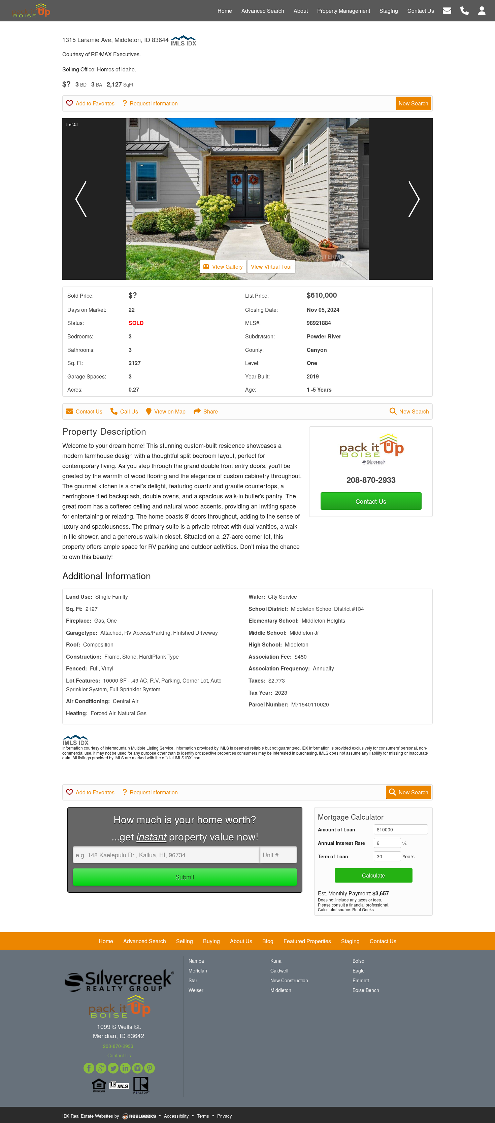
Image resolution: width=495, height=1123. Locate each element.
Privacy (224, 1116)
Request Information (154, 103)
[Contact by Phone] (464, 10)
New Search (413, 103)
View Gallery (227, 266)
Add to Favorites (95, 103)
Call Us (129, 411)
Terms (203, 1116)
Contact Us (89, 411)
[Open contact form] (447, 10)
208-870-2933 (371, 479)
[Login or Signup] (482, 10)
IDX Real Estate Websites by (91, 1116)
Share (210, 411)
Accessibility (176, 1116)
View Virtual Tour (271, 266)
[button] (80, 199)
